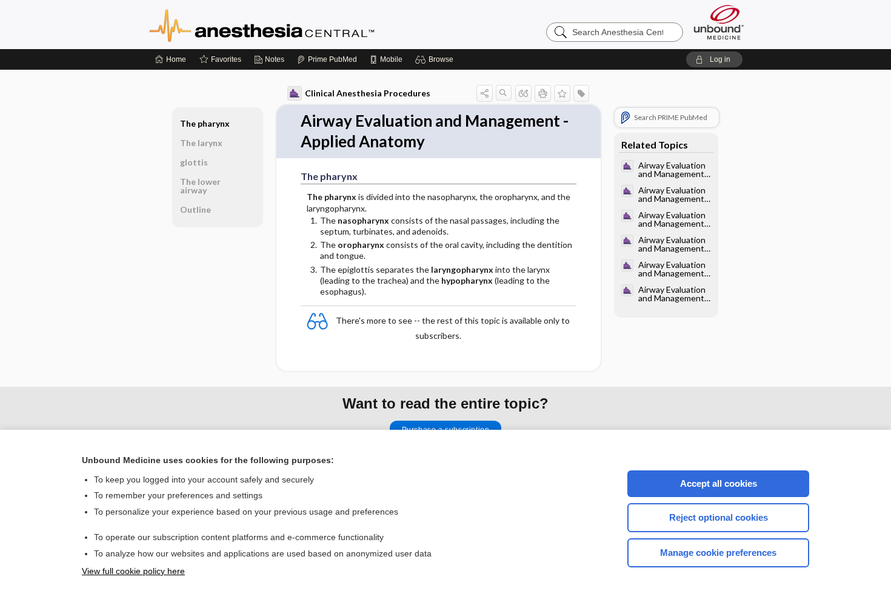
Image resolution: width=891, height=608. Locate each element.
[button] (436, 59)
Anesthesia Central (300, 24)
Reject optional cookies (718, 517)
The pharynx (205, 123)
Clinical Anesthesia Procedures (367, 93)
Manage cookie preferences (718, 552)
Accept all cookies (718, 483)
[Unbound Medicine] (719, 22)
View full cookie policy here (133, 571)
